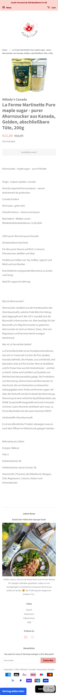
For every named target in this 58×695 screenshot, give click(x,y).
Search (29, 609)
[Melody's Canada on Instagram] (32, 637)
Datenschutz (29, 618)
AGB (29, 622)
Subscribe (48, 660)
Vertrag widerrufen (13, 691)
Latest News (29, 513)
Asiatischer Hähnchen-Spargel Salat (29, 519)
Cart (53, 7)
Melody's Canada (28, 669)
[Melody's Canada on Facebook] (26, 637)
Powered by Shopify (46, 669)
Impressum (29, 614)
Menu (8, 7)
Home (4, 50)
